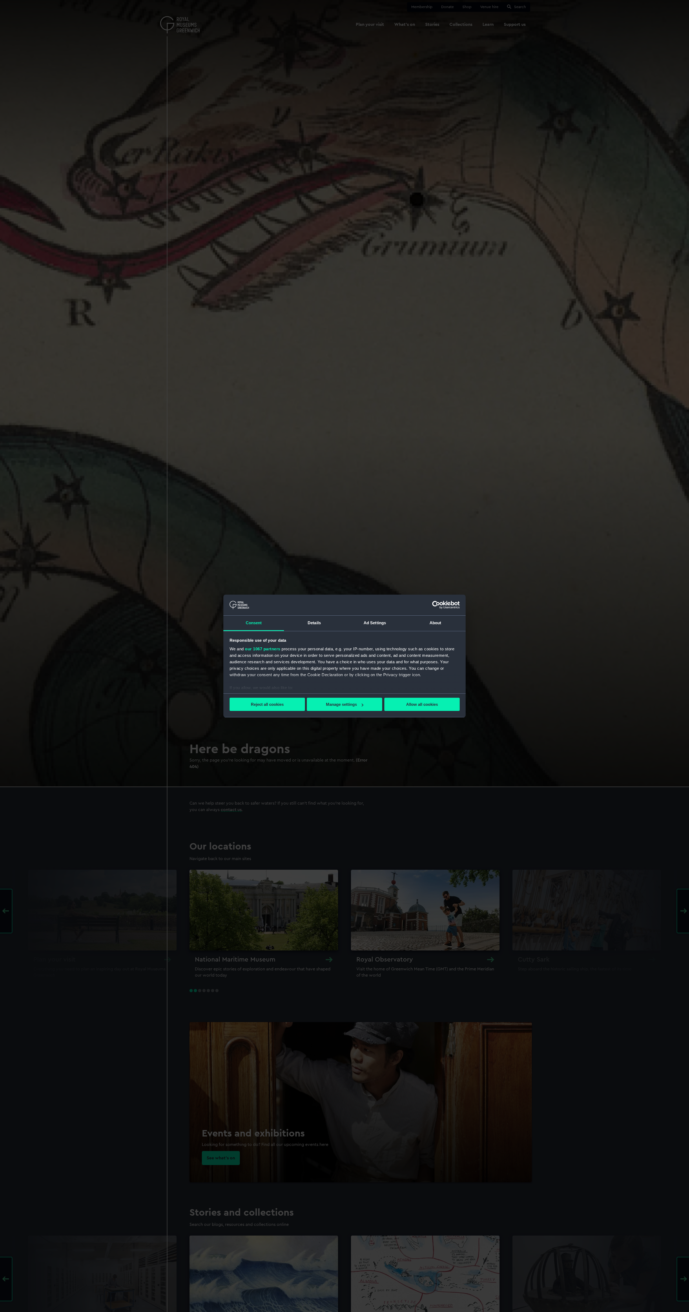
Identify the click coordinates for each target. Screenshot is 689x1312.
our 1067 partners (262, 649)
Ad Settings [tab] (375, 622)
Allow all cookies (422, 704)
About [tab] (435, 622)
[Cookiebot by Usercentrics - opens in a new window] (436, 605)
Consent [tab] (254, 622)
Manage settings (341, 704)
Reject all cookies (267, 704)
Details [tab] (314, 622)
